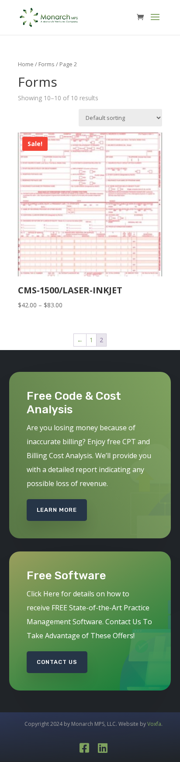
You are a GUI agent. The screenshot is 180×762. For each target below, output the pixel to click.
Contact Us (57, 662)
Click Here (43, 594)
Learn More (57, 510)
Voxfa (154, 724)
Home (26, 64)
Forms (46, 64)
